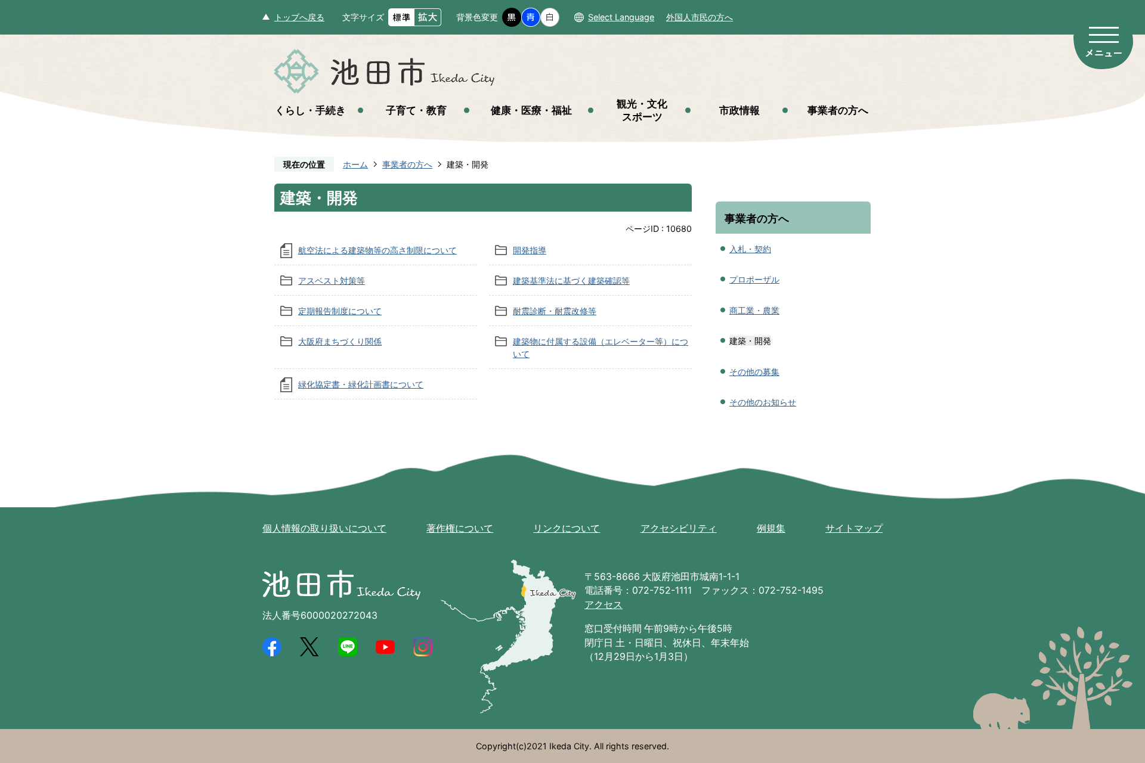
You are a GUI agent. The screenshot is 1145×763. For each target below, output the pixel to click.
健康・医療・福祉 (531, 110)
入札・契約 (750, 249)
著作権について (459, 528)
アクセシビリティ (678, 528)
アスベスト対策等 (331, 280)
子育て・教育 (416, 110)
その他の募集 (754, 372)
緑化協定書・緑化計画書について (360, 384)
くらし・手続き (310, 110)
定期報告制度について (340, 311)
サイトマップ (854, 528)
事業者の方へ (837, 110)
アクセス (603, 604)
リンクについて (566, 528)
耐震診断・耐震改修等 (554, 311)
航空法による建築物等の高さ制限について (377, 250)
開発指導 (529, 250)
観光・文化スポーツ (642, 110)
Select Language (621, 17)
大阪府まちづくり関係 (340, 341)
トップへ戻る (299, 17)
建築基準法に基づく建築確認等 (571, 280)
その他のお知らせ (762, 402)
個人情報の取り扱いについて (324, 528)
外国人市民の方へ (699, 17)
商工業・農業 (754, 310)
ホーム (355, 164)
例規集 (771, 528)
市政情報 (739, 110)
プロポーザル (754, 279)
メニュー (1103, 40)
